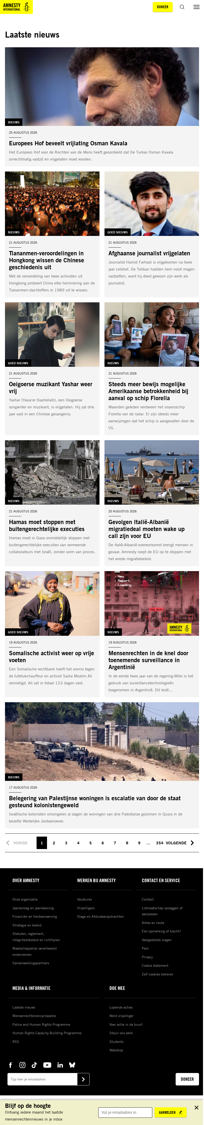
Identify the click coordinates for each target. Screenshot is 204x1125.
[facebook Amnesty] (10, 1065)
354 (159, 842)
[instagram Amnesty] (22, 1065)
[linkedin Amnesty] (60, 1065)
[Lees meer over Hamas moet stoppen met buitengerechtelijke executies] (52, 503)
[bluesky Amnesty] (72, 1065)
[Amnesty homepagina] (16, 7)
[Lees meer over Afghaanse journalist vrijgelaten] (151, 234)
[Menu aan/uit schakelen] (196, 7)
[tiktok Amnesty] (34, 1065)
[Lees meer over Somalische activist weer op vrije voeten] (52, 634)
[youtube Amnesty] (47, 1065)
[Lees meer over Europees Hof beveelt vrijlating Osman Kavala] (102, 106)
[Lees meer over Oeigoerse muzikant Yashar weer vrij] (52, 368)
